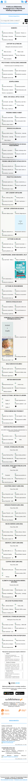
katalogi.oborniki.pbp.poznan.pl (8, 741)
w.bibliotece (13, 703)
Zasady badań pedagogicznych (10, 655)
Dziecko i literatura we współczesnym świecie (13, 676)
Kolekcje (17, 23)
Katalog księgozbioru (14, 16)
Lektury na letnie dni (7, 725)
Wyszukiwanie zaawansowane (7, 23)
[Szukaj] (26, 20)
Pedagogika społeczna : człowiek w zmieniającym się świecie (15, 656)
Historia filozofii (7, 657)
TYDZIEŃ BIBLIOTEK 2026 (8, 748)
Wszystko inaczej (8, 675)
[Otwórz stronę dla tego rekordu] (8, 31)
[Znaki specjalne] (26, 23)
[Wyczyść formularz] (23, 23)
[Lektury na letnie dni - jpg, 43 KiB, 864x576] (7, 742)
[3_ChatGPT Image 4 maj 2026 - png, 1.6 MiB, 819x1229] (10, 756)
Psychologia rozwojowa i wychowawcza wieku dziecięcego (15, 659)
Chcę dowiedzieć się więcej (7, 779)
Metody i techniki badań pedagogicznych (12, 660)
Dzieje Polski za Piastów (9, 672)
